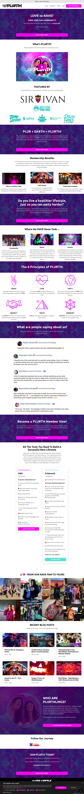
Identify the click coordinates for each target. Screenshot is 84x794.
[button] (28, 792)
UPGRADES (52, 6)
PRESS (58, 6)
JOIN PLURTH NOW (28, 529)
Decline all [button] (73, 787)
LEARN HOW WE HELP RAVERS (62, 725)
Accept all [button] (60, 787)
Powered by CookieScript (78, 793)
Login (63, 6)
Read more (24, 787)
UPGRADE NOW (55, 559)
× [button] (82, 782)
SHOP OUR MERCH (73, 6)
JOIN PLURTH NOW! (42, 35)
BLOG (46, 6)
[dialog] (42, 787)
